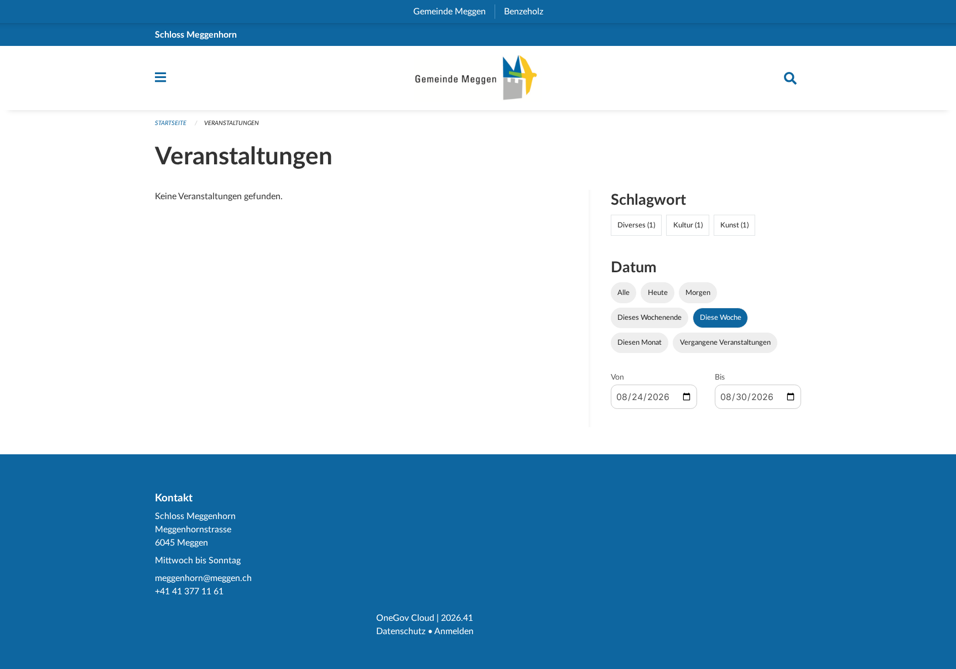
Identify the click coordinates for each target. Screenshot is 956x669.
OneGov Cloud (405, 618)
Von (617, 377)
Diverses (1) (636, 225)
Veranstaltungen (231, 123)
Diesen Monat (639, 342)
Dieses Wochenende (649, 317)
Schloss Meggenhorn (196, 34)
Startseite (170, 123)
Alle (623, 292)
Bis (720, 377)
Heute (658, 292)
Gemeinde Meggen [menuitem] (454, 11)
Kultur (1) (688, 225)
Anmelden (454, 631)
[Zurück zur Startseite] (478, 78)
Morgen (697, 292)
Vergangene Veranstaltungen (725, 342)
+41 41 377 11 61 (189, 591)
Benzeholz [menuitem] (528, 11)
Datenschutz (400, 631)
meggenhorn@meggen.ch (203, 578)
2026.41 (457, 618)
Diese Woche (720, 317)
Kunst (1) (734, 225)
